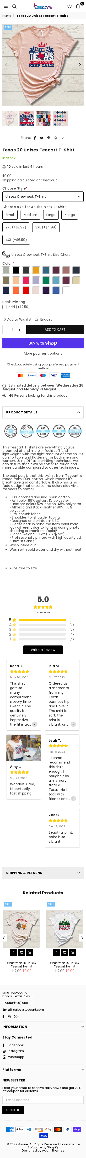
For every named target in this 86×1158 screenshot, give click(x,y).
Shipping (9, 180)
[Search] (14, 6)
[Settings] (69, 6)
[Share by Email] (62, 138)
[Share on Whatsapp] (55, 138)
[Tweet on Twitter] (41, 138)
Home (6, 15)
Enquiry (45, 319)
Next (80, 64)
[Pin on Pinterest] (48, 138)
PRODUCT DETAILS (22, 412)
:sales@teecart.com (28, 1009)
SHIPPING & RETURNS (24, 873)
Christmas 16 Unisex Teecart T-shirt (21, 964)
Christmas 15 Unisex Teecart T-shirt (64, 964)
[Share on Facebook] (35, 138)
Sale (8, 27)
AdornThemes (53, 1150)
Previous (6, 64)
